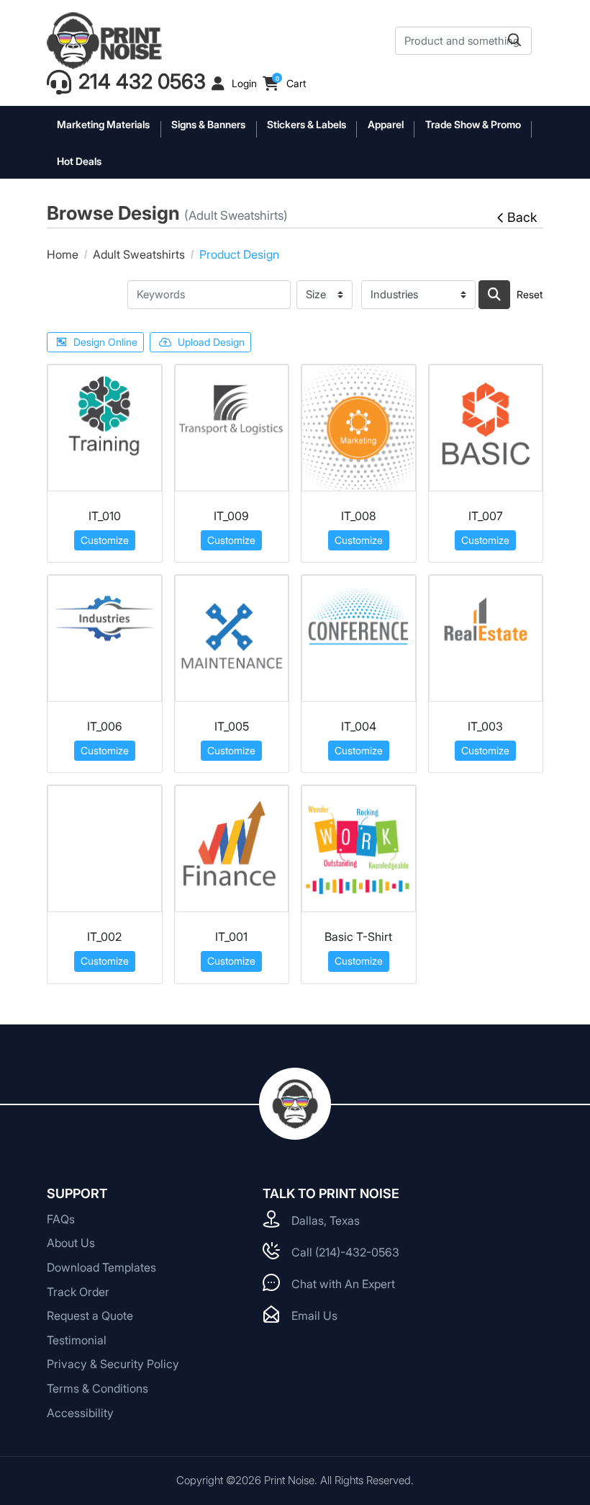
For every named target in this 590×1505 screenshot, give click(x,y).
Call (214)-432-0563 (345, 1252)
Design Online (105, 342)
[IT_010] (104, 428)
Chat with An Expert (343, 1284)
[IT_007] (486, 428)
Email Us (314, 1315)
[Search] (494, 294)
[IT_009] (232, 428)
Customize (105, 540)
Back (522, 217)
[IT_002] (104, 848)
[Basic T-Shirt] (358, 848)
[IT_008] (358, 428)
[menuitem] (104, 124)
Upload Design (211, 342)
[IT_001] (232, 848)
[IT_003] (486, 638)
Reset (530, 294)
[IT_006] (104, 638)
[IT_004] (358, 638)
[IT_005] (232, 638)
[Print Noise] (104, 41)
